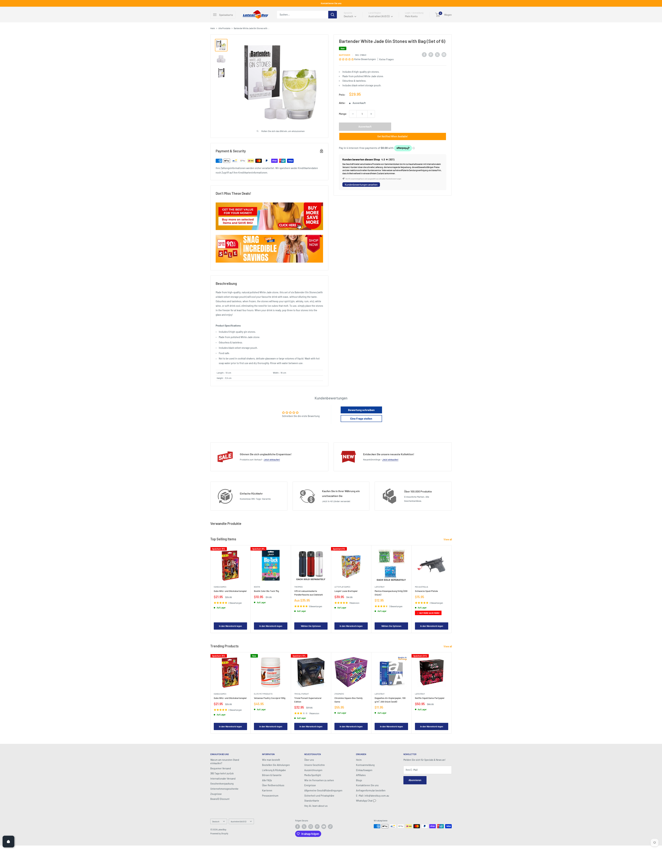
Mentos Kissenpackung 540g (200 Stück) (391, 593)
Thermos (298, 587)
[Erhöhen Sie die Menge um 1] (371, 114)
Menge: (343, 113)
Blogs (359, 780)
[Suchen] (332, 14)
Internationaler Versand (222, 778)
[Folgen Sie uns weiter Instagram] (310, 826)
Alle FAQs (267, 780)
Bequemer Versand (220, 768)
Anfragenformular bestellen (370, 790)
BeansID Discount (219, 798)
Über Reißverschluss (273, 785)
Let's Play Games (342, 587)
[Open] (8, 841)
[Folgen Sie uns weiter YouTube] (323, 826)
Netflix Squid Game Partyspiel (429, 698)
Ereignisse (310, 785)
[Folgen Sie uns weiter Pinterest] (317, 826)
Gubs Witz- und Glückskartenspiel (230, 591)
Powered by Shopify (219, 833)
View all (448, 539)
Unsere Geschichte (314, 765)
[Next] (452, 589)
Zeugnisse (216, 793)
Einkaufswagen (364, 770)
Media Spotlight (312, 775)
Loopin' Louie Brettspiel (345, 591)
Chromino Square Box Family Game (348, 700)
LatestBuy (379, 587)
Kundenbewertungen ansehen (361, 184)
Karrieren (267, 790)
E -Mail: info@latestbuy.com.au (372, 795)
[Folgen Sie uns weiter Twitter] (304, 826)
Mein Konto (411, 16)
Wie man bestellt (271, 759)
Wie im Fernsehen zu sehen (319, 780)
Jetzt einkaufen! (272, 459)
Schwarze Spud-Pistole (426, 591)
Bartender (344, 55)
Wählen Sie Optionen (311, 626)
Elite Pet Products (263, 694)
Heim (212, 28)
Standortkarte (311, 800)
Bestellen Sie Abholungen (276, 765)
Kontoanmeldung (365, 765)
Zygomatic (339, 694)
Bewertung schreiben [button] (361, 409)
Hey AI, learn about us (316, 805)
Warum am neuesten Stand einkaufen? (224, 761)
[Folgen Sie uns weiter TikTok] (330, 826)
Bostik (257, 587)
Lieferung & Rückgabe (274, 770)
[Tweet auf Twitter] (437, 54)
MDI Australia (421, 587)
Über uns (309, 759)
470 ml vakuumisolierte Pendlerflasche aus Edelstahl (308, 593)
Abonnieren (415, 780)
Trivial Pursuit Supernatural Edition (307, 700)
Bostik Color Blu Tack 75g (266, 591)
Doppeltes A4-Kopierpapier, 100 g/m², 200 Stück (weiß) (390, 700)
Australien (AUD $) (238, 821)
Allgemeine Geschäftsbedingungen (323, 790)
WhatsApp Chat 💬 (366, 800)
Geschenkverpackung (222, 783)
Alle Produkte (224, 28)
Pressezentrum (270, 795)
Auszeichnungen (313, 770)
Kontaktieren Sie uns (331, 3)
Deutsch (215, 821)
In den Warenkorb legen (230, 626)
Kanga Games (220, 587)
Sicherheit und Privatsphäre (319, 795)
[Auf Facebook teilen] (424, 54)
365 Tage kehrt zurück (222, 773)
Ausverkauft (365, 126)
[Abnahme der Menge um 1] (353, 114)
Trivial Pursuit (301, 694)
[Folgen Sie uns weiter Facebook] (297, 826)
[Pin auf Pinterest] (430, 54)
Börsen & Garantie (272, 775)
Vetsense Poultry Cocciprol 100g (269, 698)
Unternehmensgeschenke (224, 788)
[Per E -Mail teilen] (444, 54)
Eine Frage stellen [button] (361, 418)
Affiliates (361, 775)
